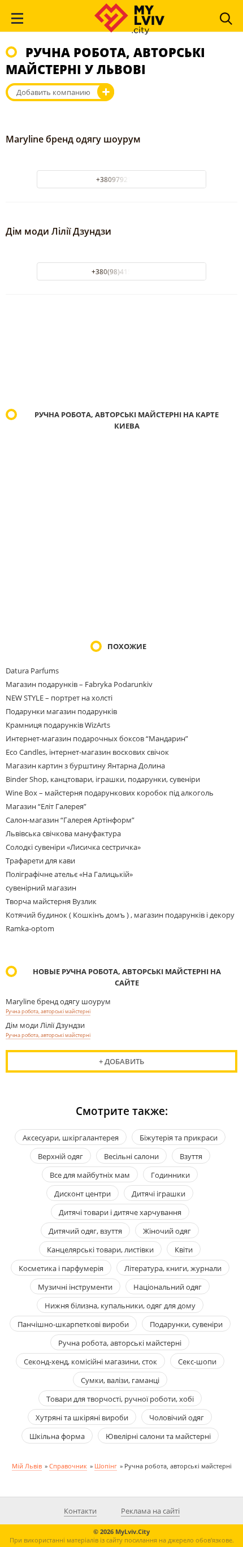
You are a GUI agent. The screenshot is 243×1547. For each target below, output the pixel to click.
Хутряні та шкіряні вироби (82, 1417)
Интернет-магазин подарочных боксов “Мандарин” (97, 738)
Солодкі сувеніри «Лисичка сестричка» (73, 847)
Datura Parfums (32, 671)
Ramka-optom (30, 928)
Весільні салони (131, 1156)
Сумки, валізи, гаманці (120, 1380)
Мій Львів (27, 1466)
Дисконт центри (82, 1194)
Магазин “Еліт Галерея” (46, 806)
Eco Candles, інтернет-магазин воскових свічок (87, 752)
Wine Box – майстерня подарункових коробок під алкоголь (110, 793)
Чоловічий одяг (176, 1417)
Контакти (80, 1511)
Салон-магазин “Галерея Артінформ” (70, 820)
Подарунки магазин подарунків (61, 711)
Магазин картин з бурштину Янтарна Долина (85, 765)
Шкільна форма (57, 1436)
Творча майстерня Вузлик (51, 901)
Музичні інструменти (75, 1287)
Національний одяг (167, 1287)
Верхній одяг (60, 1156)
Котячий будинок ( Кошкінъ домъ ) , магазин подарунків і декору (120, 915)
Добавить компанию (53, 92)
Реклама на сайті (150, 1511)
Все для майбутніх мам (90, 1175)
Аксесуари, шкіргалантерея (71, 1138)
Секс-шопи (197, 1361)
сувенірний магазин (41, 888)
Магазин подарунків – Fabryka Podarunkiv (79, 684)
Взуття (191, 1156)
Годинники (170, 1175)
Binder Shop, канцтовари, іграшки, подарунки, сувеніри (103, 779)
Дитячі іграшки (158, 1194)
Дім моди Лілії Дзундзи (58, 231)
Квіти (184, 1249)
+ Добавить (121, 1061)
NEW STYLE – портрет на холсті (59, 698)
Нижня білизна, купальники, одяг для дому (120, 1305)
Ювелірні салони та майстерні (158, 1436)
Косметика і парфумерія (61, 1268)
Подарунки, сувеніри (186, 1324)
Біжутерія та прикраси (179, 1138)
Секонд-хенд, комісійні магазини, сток (90, 1361)
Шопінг (105, 1466)
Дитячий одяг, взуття (85, 1231)
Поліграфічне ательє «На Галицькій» (69, 874)
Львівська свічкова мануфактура (63, 833)
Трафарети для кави (40, 860)
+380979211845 (121, 179)
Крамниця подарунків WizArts (58, 725)
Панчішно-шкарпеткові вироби (73, 1324)
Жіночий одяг (167, 1231)
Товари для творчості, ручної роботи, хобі (120, 1399)
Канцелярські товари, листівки (100, 1249)
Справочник (68, 1466)
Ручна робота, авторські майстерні (48, 1011)
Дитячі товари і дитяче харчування (120, 1212)
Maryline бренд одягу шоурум (73, 139)
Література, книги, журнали (173, 1268)
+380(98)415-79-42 (122, 271)
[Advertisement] (121, 352)
